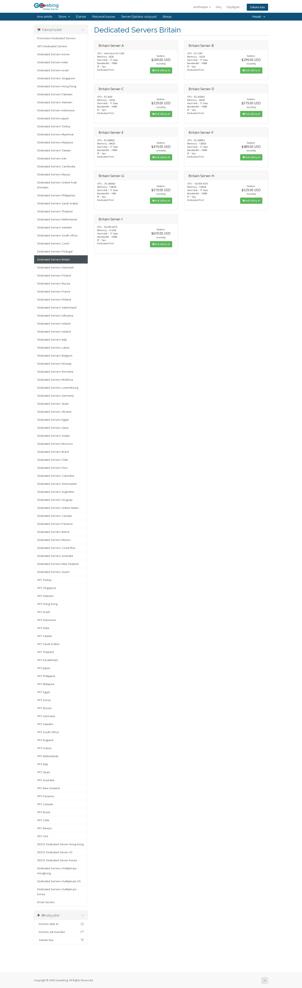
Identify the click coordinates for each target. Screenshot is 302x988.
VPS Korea (44, 700)
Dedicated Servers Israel (53, 70)
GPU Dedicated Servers (52, 46)
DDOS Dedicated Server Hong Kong (60, 844)
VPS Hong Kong (47, 604)
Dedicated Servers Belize (53, 532)
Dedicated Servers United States (58, 508)
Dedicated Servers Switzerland (56, 307)
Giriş (218, 7)
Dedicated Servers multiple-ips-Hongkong (57, 870)
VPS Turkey (44, 580)
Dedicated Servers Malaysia (55, 142)
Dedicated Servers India (52, 62)
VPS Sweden (45, 724)
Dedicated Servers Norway (54, 363)
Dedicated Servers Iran (52, 158)
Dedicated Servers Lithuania (55, 315)
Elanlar (81, 16)
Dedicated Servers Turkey (53, 126)
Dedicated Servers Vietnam (54, 102)
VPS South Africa (48, 732)
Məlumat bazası (103, 16)
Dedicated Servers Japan (53, 118)
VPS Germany (46, 716)
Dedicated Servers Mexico (54, 540)
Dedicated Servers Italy (52, 339)
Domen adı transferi (51, 932)
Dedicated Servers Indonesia (55, 110)
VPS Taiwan (44, 636)
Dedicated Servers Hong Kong (56, 86)
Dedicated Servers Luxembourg (57, 387)
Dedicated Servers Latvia (53, 347)
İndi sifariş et (162, 70)
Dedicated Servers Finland (54, 299)
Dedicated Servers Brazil (53, 452)
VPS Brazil (43, 812)
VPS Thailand (45, 652)
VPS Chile (43, 820)
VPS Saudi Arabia (48, 644)
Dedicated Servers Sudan (53, 436)
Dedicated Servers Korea (53, 54)
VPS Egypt (43, 692)
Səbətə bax (257, 7)
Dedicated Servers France (53, 291)
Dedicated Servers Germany (55, 395)
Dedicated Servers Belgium (54, 355)
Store (63, 16)
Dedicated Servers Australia (55, 556)
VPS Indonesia (46, 620)
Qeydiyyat (233, 7)
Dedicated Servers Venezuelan (57, 484)
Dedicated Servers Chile (52, 460)
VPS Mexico (44, 828)
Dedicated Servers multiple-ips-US (59, 881)
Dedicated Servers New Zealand (57, 564)
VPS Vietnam (45, 596)
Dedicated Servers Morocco (55, 444)
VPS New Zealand (48, 788)
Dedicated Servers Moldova (55, 379)
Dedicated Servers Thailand (55, 211)
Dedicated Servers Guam (53, 572)
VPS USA (42, 836)
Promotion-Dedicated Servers (56, 38)
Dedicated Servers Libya (52, 428)
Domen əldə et (47, 924)
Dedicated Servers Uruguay (55, 500)
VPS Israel (43, 612)
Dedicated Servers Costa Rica (56, 548)
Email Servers (46, 902)
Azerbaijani (201, 7)
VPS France (44, 748)
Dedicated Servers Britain (53, 259)
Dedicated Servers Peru (52, 468)
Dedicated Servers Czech (53, 243)
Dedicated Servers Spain (53, 403)
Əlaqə (167, 16)
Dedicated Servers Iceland (54, 331)
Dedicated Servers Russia (53, 283)
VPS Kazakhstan (47, 660)
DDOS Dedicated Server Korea (57, 860)
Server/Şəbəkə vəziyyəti (139, 16)
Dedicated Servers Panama (55, 524)
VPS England (45, 740)
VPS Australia (45, 780)
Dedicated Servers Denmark (55, 267)
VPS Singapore (46, 588)
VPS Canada (45, 804)
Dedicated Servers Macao (53, 174)
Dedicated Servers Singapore (56, 78)
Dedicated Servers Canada (54, 516)
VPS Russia (44, 708)
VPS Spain (43, 772)
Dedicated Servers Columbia (55, 476)
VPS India (43, 628)
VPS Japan (43, 668)
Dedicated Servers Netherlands (57, 219)
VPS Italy (42, 764)
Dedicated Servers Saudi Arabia (57, 203)
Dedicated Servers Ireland (53, 323)
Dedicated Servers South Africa (57, 235)
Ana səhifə (44, 16)
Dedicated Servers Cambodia (56, 166)
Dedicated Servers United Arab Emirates (57, 185)
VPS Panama (45, 796)
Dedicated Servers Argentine (55, 492)
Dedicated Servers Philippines (56, 195)
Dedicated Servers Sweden (54, 227)
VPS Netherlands (48, 756)
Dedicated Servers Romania (55, 371)
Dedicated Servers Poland (54, 275)
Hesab (257, 16)
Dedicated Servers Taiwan (54, 150)
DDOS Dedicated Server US (55, 852)
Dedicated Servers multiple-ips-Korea (57, 891)
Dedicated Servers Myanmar (55, 134)
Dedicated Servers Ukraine (54, 411)
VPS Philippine (46, 676)
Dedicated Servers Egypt (53, 419)
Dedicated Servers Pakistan (55, 94)
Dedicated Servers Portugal (55, 251)
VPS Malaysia (45, 684)
